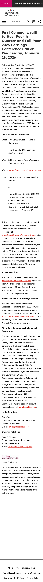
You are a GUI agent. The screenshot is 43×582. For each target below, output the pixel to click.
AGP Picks (6, 4)
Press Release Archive (25, 568)
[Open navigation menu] (4, 21)
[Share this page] (39, 21)
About (10, 568)
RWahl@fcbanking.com (18, 427)
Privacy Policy (33, 578)
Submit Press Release (12, 573)
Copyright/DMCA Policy (14, 578)
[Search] (28, 21)
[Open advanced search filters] (33, 21)
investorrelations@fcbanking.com (16, 280)
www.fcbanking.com (27, 407)
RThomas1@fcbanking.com (20, 446)
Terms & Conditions (32, 573)
